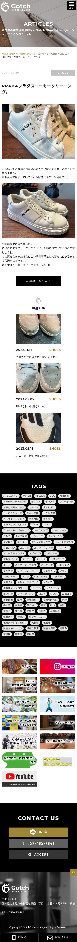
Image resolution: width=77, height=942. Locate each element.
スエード (24, 547)
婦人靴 (6, 605)
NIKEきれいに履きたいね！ (32, 406)
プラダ (63, 570)
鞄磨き (18, 634)
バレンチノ (63, 564)
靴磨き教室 (33, 628)
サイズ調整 (21, 536)
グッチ (35, 524)
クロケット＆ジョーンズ (16, 530)
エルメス (33, 507)
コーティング (41, 530)
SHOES (63, 72)
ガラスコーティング (13, 518)
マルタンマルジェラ (27, 582)
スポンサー (51, 553)
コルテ (6, 536)
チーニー (27, 559)
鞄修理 (6, 634)
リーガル (36, 587)
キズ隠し (48, 518)
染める (6, 610)
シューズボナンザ (64, 541)
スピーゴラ (35, 553)
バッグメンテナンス (25, 564)
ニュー (6, 564)
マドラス (8, 582)
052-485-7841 (41, 843)
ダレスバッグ (10, 559)
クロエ (46, 524)
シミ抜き (8, 541)
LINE (42, 832)
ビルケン (8, 570)
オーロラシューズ (12, 513)
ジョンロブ (9, 547)
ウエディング (66, 501)
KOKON (27, 495)
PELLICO (40, 495)
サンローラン (55, 536)
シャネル (22, 541)
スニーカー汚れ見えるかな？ (33, 456)
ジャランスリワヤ (41, 541)
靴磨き (46, 622)
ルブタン (8, 593)
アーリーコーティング (15, 501)
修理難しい (33, 599)
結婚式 (30, 610)
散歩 (52, 605)
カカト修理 (49, 513)
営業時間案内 (50, 599)
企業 (19, 599)
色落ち (42, 610)
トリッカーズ (57, 559)
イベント (36, 501)
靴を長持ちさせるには (15, 622)
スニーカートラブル (13, 553)
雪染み (20, 616)
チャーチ (41, 559)
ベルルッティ (41, 576)
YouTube (64, 495)
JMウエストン (10, 495)
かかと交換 (32, 513)
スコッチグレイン (43, 547)
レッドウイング (25, 593)
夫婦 (64, 599)
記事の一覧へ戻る (38, 281)
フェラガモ (49, 570)
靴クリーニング (37, 616)
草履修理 (55, 610)
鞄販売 (30, 634)
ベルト (25, 576)
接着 (43, 605)
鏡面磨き (8, 616)
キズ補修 (33, 518)
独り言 (18, 610)
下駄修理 (8, 599)
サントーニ (37, 536)
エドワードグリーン (13, 507)
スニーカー (63, 547)
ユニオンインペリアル (15, 587)
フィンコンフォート (27, 570)
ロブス (53, 593)
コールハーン (59, 530)
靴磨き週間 (49, 628)
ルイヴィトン (53, 587)
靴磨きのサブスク (12, 628)
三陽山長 (66, 593)
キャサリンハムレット (15, 524)
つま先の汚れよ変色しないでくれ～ (37, 357)
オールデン (49, 507)
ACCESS (41, 854)
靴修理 (35, 622)
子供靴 (18, 605)
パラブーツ (47, 564)
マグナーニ (58, 576)
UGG (52, 495)
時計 (62, 605)
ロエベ (42, 593)
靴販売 (63, 628)
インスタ (50, 501)
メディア (48, 582)
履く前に (31, 605)
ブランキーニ (10, 576)
